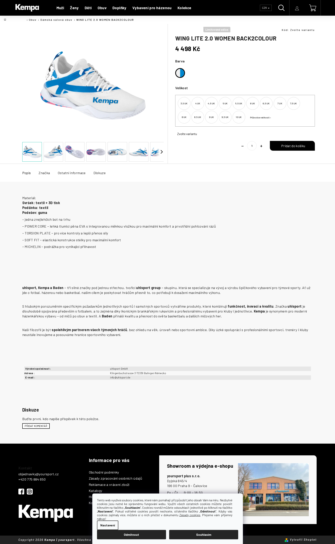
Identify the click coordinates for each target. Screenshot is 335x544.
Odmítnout (131, 534)
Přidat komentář (36, 426)
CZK (265, 7)
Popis (26, 173)
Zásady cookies (189, 515)
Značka (44, 173)
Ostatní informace (71, 173)
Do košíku (292, 146)
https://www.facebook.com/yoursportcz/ (21, 491)
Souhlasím (203, 534)
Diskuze (99, 173)
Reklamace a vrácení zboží (109, 485)
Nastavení (107, 525)
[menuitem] (60, 8)
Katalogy (95, 491)
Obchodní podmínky (104, 472)
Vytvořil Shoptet (303, 539)
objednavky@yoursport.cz (38, 474)
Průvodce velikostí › (260, 117)
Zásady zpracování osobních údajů (115, 478)
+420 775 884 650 (32, 479)
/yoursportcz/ (30, 491)
